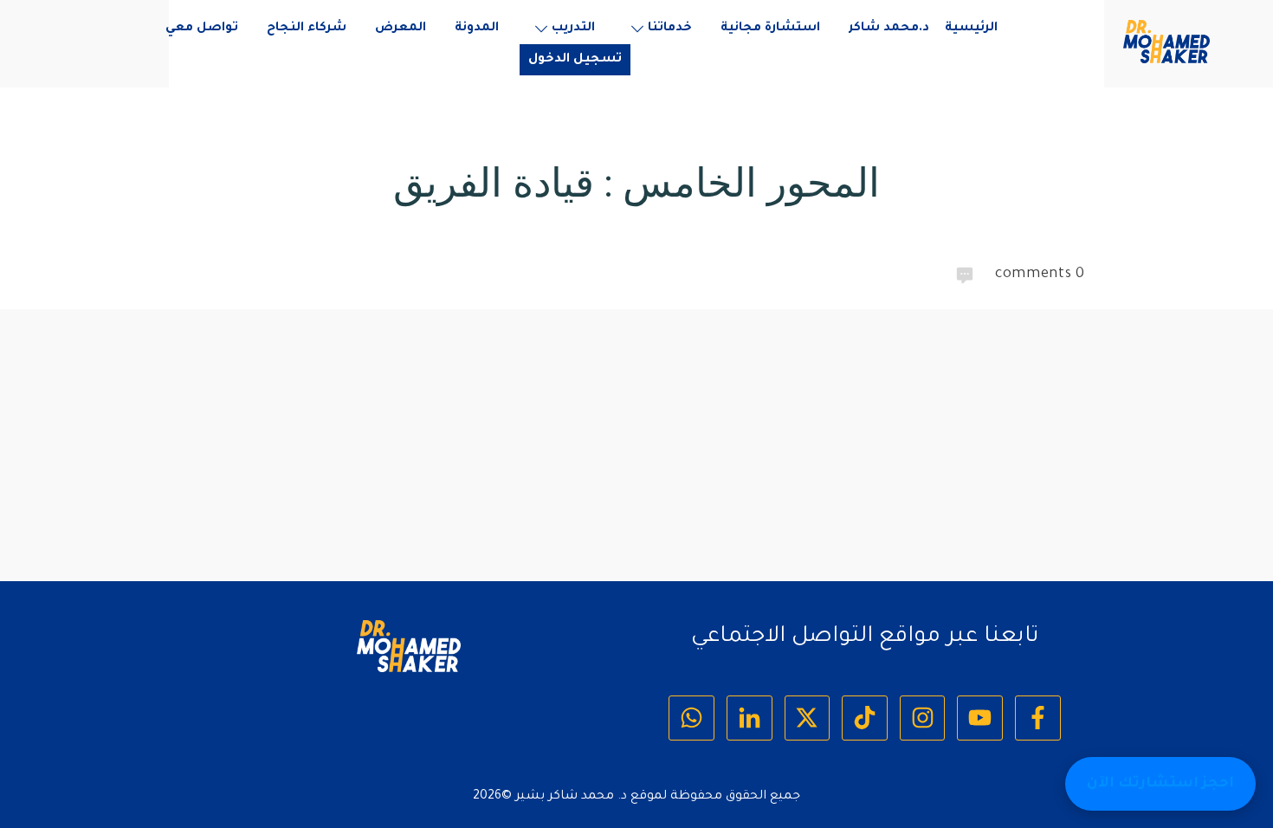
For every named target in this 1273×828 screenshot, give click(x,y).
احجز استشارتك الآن (1160, 784)
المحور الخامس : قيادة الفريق (636, 183)
